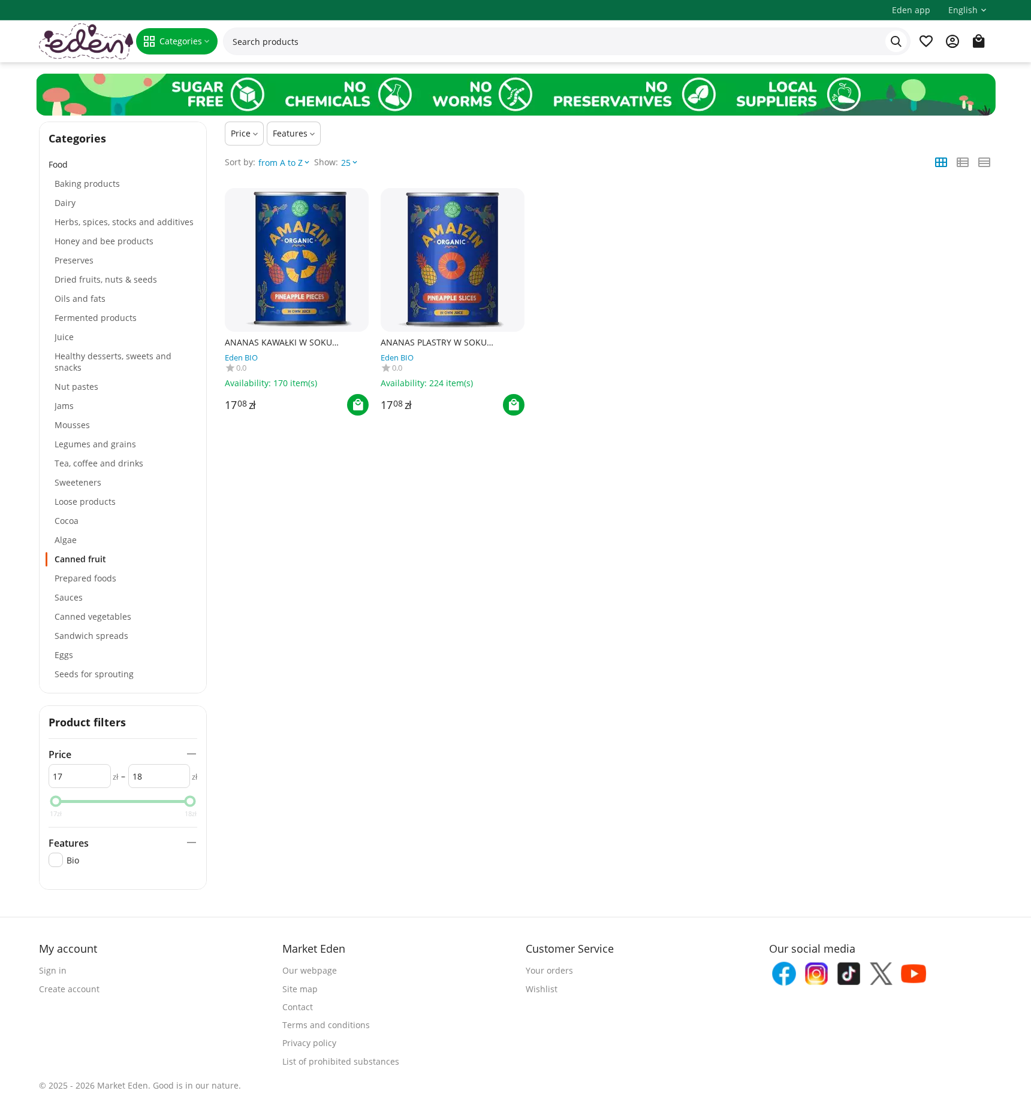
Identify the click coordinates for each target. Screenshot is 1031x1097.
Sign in (53, 970)
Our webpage (309, 970)
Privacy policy (309, 1042)
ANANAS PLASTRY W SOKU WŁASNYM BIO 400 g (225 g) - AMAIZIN (439, 343)
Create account (69, 989)
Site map (300, 989)
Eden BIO (241, 357)
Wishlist (541, 989)
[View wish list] (926, 41)
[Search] (896, 41)
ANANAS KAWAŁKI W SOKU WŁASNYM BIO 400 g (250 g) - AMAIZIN (283, 343)
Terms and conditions (326, 1025)
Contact (297, 1007)
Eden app (911, 10)
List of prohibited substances (340, 1061)
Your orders (549, 970)
